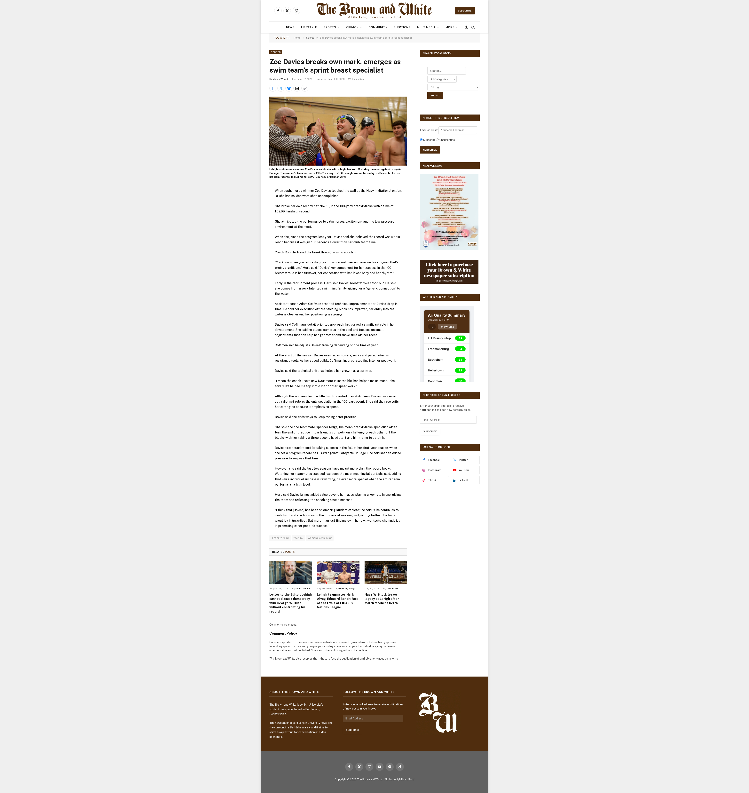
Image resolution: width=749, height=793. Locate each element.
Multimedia (426, 27)
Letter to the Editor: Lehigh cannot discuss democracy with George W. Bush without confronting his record (290, 603)
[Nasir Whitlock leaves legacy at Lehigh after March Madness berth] (386, 572)
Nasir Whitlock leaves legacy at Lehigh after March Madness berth (382, 599)
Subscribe (464, 10)
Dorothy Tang (347, 588)
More (449, 27)
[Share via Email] (296, 88)
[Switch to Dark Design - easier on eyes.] (466, 27)
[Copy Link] (304, 88)
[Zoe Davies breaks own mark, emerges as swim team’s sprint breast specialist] (338, 131)
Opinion (352, 27)
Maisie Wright (280, 79)
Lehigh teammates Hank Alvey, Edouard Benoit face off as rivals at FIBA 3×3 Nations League (338, 601)
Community (378, 27)
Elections (402, 27)
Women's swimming (320, 537)
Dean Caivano (303, 588)
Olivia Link (392, 588)
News (290, 27)
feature (298, 537)
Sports (330, 27)
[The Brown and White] (374, 10)
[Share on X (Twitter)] (280, 88)
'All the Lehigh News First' (399, 779)
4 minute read (280, 537)
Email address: (429, 130)
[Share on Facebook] (272, 88)
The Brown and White (369, 779)
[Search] (473, 27)
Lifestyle (309, 27)
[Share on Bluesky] (288, 88)
